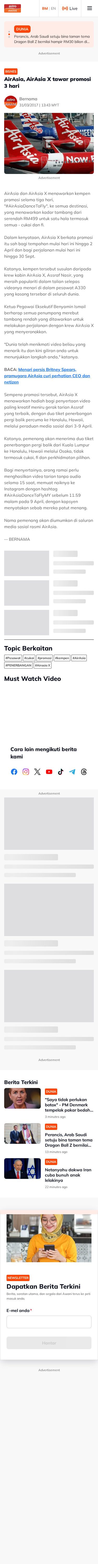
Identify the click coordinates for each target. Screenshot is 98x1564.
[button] (9, 31)
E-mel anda (18, 1310)
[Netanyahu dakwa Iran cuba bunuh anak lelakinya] (22, 1168)
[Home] (12, 8)
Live (74, 8)
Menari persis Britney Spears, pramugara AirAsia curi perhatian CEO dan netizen (47, 376)
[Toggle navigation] (89, 8)
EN (53, 8)
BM (45, 8)
